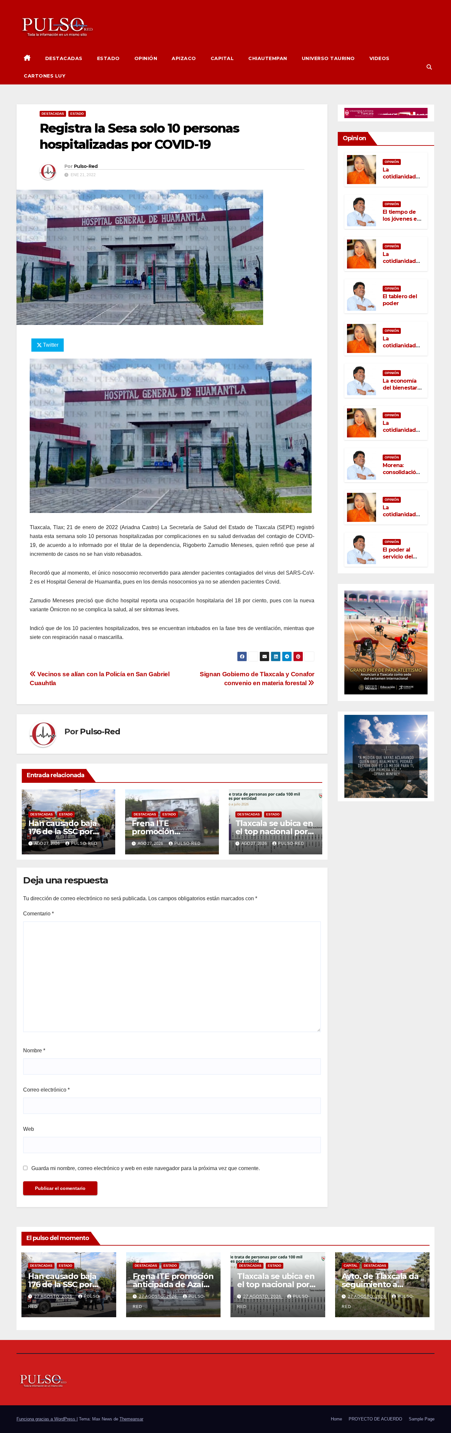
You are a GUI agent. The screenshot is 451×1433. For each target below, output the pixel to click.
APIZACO (184, 58)
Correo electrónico (46, 1090)
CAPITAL (222, 58)
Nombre (34, 1050)
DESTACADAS (64, 58)
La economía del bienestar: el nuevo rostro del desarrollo (402, 391)
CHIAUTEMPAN (267, 58)
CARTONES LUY (44, 76)
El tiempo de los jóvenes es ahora (401, 219)
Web (28, 1129)
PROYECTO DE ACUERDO (375, 1419)
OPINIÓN (145, 58)
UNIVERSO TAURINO (328, 58)
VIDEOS (379, 58)
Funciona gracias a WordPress (47, 1419)
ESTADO (108, 58)
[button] (429, 67)
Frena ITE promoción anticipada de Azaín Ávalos (173, 1284)
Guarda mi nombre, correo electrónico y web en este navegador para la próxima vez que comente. (145, 1168)
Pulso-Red (86, 166)
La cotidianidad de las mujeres (402, 177)
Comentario (38, 913)
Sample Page (421, 1419)
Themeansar (131, 1419)
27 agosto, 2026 (54, 1296)
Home (336, 1419)
